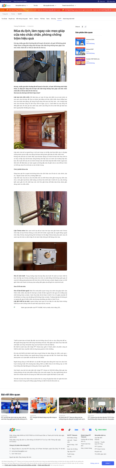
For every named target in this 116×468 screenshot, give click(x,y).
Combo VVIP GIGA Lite (92, 59)
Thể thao (42, 18)
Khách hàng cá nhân (6, 1)
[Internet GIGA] (80, 41)
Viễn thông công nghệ (22, 18)
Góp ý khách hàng (86, 448)
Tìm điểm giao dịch (100, 454)
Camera (36, 18)
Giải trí (31, 18)
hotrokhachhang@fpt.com (19, 451)
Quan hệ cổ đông (72, 449)
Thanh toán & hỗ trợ (68, 5)
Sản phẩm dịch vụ (21, 5)
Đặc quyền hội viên (48, 5)
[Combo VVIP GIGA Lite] (80, 61)
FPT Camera (98, 446)
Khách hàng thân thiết (68, 18)
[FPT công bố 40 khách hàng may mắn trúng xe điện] (43, 405)
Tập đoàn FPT (71, 451)
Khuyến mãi (98, 451)
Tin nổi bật (4, 18)
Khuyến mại (12, 18)
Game (47, 18)
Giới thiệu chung (72, 437)
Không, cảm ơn (95, 463)
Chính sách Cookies (11, 465)
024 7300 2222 (16, 453)
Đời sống (53, 18)
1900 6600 (102, 430)
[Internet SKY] (80, 51)
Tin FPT (20, 14)
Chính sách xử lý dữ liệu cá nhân (26, 465)
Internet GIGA (90, 39)
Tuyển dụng (70, 454)
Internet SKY (90, 49)
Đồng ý (108, 463)
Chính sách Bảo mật (44, 465)
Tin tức (36, 5)
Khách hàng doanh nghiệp (20, 1)
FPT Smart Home (100, 449)
